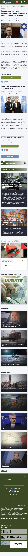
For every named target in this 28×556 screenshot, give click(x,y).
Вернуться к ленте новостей (14, 485)
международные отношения (8, 71)
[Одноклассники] (7, 82)
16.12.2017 (6, 18)
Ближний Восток (10, 6)
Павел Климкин (5, 142)
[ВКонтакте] (2, 82)
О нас (7, 476)
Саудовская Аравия (6, 74)
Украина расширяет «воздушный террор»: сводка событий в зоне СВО (12, 185)
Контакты (8, 479)
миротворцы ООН (14, 140)
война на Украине (11, 137)
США (12, 142)
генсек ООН (21, 137)
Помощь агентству (20, 476)
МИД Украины (4, 140)
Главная (3, 6)
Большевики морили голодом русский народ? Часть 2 (12, 222)
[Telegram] (5, 82)
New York (3, 137)
